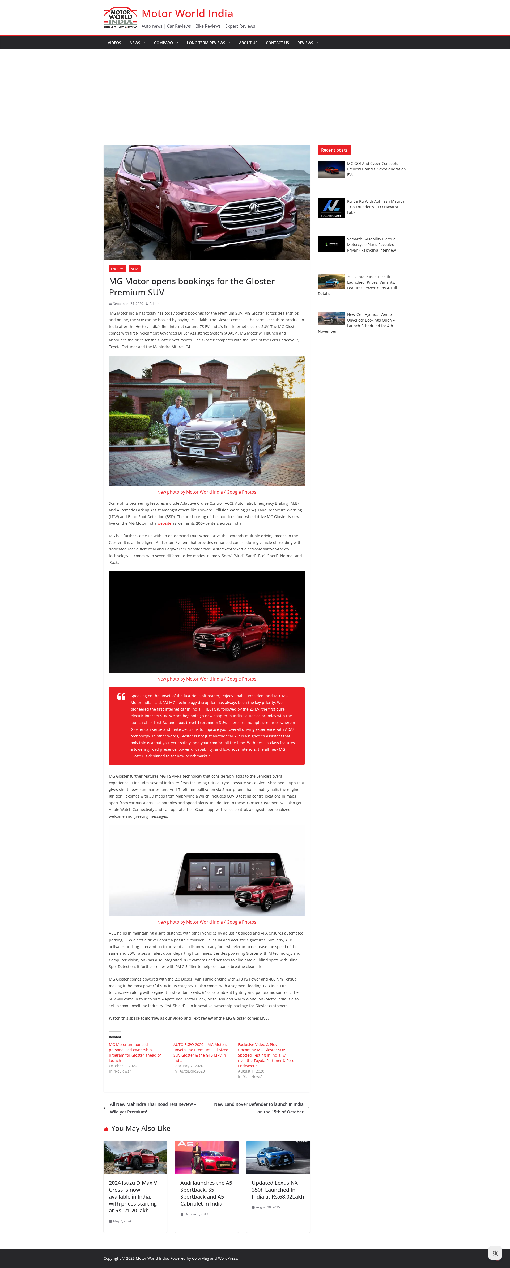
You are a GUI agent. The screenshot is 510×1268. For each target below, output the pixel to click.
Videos (114, 42)
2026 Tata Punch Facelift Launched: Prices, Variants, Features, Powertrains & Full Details (357, 285)
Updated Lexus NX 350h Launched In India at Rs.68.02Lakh (278, 1189)
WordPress (227, 1258)
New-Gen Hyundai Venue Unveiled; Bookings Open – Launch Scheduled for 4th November (356, 323)
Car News (117, 269)
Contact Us (277, 42)
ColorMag (200, 1258)
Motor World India (187, 13)
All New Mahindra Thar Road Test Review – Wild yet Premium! (153, 1108)
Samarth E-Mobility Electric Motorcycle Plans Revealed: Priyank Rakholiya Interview (371, 244)
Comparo (163, 42)
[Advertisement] (255, 89)
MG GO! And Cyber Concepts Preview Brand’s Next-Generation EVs (376, 169)
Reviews (305, 42)
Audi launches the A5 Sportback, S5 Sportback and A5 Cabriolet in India (206, 1193)
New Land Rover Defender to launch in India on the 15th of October (259, 1108)
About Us (248, 42)
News (135, 42)
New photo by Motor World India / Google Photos (206, 492)
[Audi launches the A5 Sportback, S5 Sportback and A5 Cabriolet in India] (207, 1145)
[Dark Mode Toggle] (495, 1253)
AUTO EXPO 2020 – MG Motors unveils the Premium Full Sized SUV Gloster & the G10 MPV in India (200, 1052)
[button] (143, 43)
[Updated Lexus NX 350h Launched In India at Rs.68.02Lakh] (278, 1145)
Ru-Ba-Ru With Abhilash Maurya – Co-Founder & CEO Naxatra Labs (376, 207)
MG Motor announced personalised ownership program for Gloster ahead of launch (135, 1052)
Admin (154, 303)
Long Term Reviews (206, 42)
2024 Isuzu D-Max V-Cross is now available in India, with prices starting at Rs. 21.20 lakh (134, 1196)
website (164, 523)
